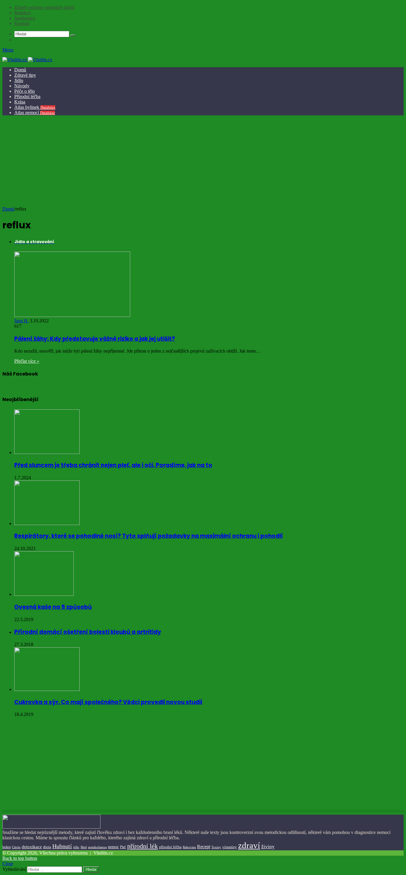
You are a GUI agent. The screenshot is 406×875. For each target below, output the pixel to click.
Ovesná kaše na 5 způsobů (53, 607)
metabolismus (97, 847)
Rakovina (189, 847)
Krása (19, 101)
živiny (268, 846)
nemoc (113, 846)
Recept (203, 846)
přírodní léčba (170, 847)
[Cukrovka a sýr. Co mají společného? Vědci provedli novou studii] (47, 689)
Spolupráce (24, 18)
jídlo (76, 847)
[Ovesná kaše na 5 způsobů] (44, 594)
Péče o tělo (24, 91)
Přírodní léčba (27, 96)
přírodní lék (142, 846)
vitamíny (229, 847)
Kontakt (21, 23)
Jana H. (21, 320)
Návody (21, 85)
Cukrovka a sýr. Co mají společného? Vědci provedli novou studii (108, 702)
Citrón (16, 847)
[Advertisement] (202, 161)
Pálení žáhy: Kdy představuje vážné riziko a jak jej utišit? (94, 339)
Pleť (123, 847)
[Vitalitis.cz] (27, 59)
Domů (20, 69)
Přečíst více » (26, 361)
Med (84, 847)
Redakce (22, 12)
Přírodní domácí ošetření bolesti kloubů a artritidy (87, 632)
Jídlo (18, 80)
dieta (47, 847)
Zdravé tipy (25, 75)
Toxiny (216, 847)
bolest (6, 847)
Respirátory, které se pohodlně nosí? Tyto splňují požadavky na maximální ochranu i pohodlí (148, 536)
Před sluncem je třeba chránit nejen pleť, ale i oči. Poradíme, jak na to (113, 465)
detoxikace (32, 846)
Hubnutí (62, 846)
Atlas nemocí (34, 112)
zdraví (249, 845)
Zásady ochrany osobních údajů (44, 7)
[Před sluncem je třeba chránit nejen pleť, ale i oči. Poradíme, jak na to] (47, 452)
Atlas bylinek (34, 107)
